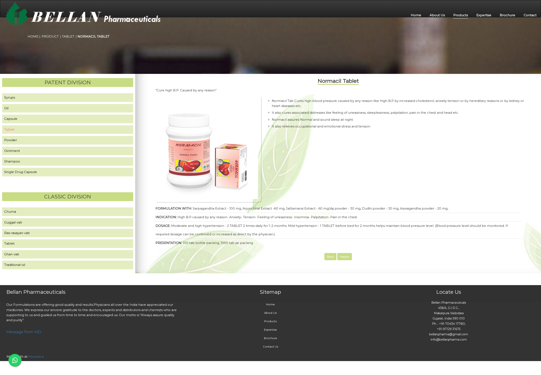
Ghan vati (11, 254)
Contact (530, 15)
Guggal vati (13, 222)
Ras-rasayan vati (17, 233)
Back (330, 256)
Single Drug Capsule (20, 172)
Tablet (9, 129)
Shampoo (12, 161)
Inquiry (344, 256)
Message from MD (23, 332)
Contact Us (270, 346)
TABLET (68, 36)
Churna (10, 212)
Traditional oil (14, 265)
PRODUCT (50, 36)
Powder (10, 140)
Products (460, 15)
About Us (437, 15)
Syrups (9, 97)
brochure (507, 15)
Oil (6, 108)
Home (416, 15)
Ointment (12, 151)
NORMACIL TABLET (93, 36)
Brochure (270, 338)
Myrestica (36, 357)
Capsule (10, 119)
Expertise (483, 15)
